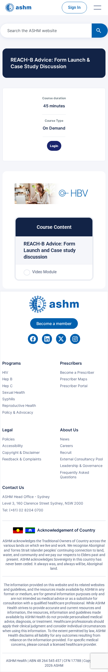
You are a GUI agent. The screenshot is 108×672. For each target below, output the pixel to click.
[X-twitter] (61, 339)
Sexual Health (13, 392)
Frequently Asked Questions (74, 474)
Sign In (74, 7)
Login (54, 146)
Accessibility (12, 445)
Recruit (66, 452)
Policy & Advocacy (17, 412)
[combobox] (45, 30)
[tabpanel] (54, 194)
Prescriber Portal (73, 386)
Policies (8, 439)
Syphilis (8, 399)
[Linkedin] (47, 339)
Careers (66, 445)
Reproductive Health (19, 405)
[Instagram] (75, 339)
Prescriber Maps (73, 379)
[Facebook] (33, 339)
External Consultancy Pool (81, 459)
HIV (5, 372)
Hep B (7, 379)
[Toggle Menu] (97, 7)
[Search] (100, 30)
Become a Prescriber (77, 372)
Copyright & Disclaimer (21, 452)
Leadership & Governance (81, 465)
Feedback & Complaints (21, 459)
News (64, 439)
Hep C (7, 386)
